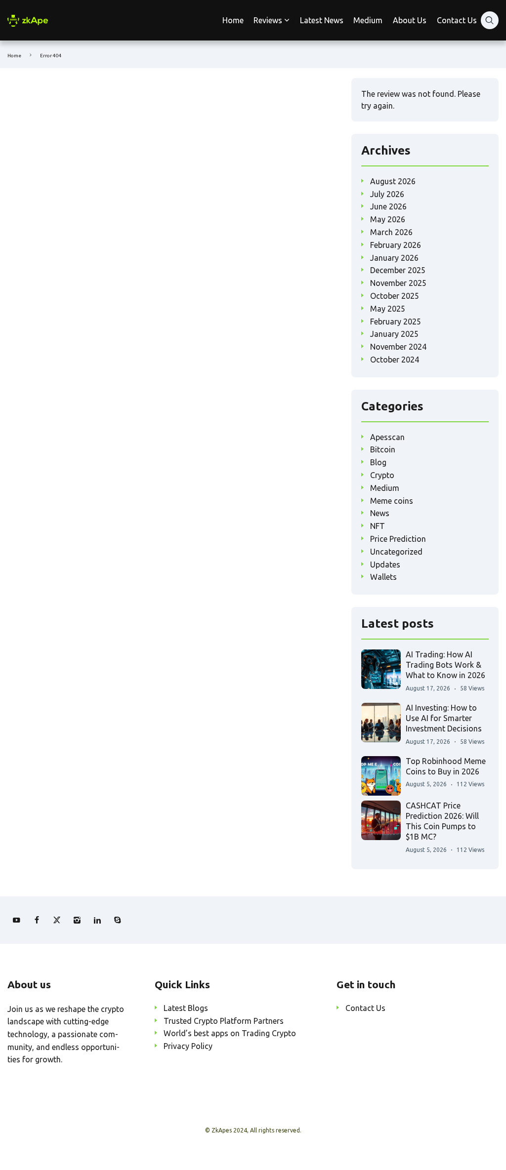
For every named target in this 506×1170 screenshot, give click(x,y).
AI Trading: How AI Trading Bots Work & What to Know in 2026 (445, 665)
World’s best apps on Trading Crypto (230, 1033)
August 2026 (393, 181)
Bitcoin (382, 449)
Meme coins (391, 500)
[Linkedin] (97, 920)
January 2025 (394, 333)
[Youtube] (16, 920)
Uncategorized (396, 551)
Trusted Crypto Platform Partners (224, 1020)
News (379, 513)
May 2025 (387, 308)
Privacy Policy (188, 1046)
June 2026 (388, 206)
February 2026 (395, 245)
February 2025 (395, 321)
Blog (378, 462)
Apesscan (387, 437)
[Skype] (117, 920)
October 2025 (394, 295)
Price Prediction (398, 538)
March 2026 (391, 232)
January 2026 (394, 257)
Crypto (382, 475)
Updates (385, 564)
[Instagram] (77, 920)
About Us (409, 20)
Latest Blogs (186, 1008)
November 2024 (398, 346)
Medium (367, 20)
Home (233, 20)
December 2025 (397, 270)
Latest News (321, 20)
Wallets (383, 576)
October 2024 (394, 359)
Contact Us (457, 20)
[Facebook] (36, 920)
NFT (377, 526)
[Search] (490, 20)
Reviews (267, 20)
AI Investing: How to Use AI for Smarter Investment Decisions (444, 718)
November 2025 (398, 283)
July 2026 (387, 194)
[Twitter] (57, 920)
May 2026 (387, 219)
